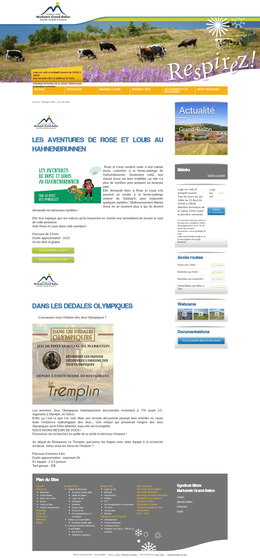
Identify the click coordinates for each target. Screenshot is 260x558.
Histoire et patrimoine (49, 507)
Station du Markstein (77, 489)
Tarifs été (40, 513)
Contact (180, 497)
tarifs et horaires (216, 211)
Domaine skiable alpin (82, 492)
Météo (39, 522)
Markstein (44, 492)
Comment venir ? (112, 526)
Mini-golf (108, 492)
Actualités (41, 510)
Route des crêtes (48, 498)
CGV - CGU (143, 513)
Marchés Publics (145, 501)
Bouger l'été (141, 89)
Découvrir (74, 89)
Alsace (43, 501)
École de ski (77, 510)
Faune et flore (46, 504)
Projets (180, 511)
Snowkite (76, 504)
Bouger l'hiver (109, 89)
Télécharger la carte (53, 250)
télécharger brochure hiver (201, 340)
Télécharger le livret (53, 259)
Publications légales (147, 504)
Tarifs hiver (41, 516)
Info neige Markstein (147, 492)
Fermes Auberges (112, 523)
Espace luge (77, 507)
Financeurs (142, 510)
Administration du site (177, 554)
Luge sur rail (77, 498)
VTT (106, 501)
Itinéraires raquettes (81, 535)
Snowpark (76, 501)
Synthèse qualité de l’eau (150, 507)
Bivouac (108, 513)
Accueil (39, 89)
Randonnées (110, 495)
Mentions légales (129, 554)
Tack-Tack (159, 554)
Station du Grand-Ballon (79, 519)
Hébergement (110, 519)
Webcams (41, 519)
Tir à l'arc (108, 507)
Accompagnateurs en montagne (119, 504)
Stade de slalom (79, 495)
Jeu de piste (110, 510)
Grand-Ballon (46, 495)
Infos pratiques (208, 89)
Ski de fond (77, 532)
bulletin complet (216, 175)
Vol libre (107, 498)
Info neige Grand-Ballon (149, 489)
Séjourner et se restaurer (176, 90)
